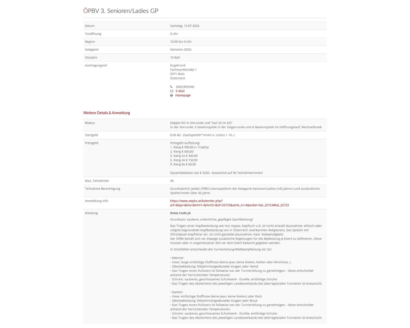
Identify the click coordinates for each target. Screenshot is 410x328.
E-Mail (180, 91)
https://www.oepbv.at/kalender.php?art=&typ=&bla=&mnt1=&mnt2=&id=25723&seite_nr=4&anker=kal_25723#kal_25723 (229, 203)
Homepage (183, 95)
